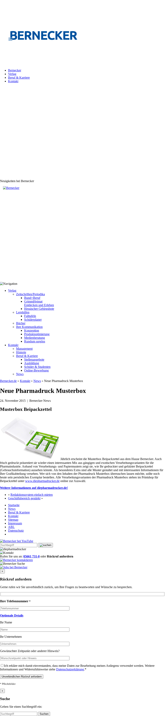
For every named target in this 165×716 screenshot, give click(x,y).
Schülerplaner (33, 319)
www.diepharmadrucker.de (42, 481)
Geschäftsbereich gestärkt (24, 498)
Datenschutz (16, 530)
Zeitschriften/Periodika (30, 294)
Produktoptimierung (37, 334)
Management (24, 348)
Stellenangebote (34, 359)
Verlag (12, 74)
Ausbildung (31, 363)
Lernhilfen (22, 312)
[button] (11, 615)
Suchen (44, 713)
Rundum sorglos (34, 341)
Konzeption (31, 330)
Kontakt (13, 81)
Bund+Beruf (32, 298)
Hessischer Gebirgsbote (39, 308)
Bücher (20, 323)
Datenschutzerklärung (70, 669)
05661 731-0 (31, 556)
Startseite (14, 505)
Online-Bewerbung (36, 370)
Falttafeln (30, 316)
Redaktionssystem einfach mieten (31, 494)
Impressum (15, 523)
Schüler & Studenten (37, 366)
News (20, 374)
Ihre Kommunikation (29, 327)
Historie (21, 352)
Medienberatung (34, 337)
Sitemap (13, 519)
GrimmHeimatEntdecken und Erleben (39, 303)
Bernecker (14, 70)
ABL (11, 527)
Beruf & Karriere (19, 77)
